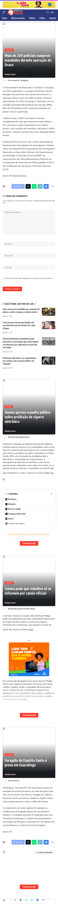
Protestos (12, 499)
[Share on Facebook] (15, 900)
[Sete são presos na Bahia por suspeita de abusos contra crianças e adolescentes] (48, 312)
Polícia (9, 50)
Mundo (9, 583)
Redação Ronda (10, 74)
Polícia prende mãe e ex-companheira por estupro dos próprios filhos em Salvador (19, 361)
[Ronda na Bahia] (16, 12)
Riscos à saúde (14, 509)
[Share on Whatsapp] (34, 186)
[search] (47, 12)
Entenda (11, 504)
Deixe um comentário (45, 852)
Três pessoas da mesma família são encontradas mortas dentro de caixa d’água (19, 325)
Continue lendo (29, 543)
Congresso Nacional (16, 514)
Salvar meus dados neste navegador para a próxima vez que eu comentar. (29, 278)
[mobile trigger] (5, 12)
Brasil (8, 406)
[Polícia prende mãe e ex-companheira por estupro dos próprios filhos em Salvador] (48, 361)
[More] (52, 186)
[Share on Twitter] (28, 186)
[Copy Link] (40, 186)
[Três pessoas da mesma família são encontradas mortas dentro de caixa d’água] (48, 325)
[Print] (46, 186)
